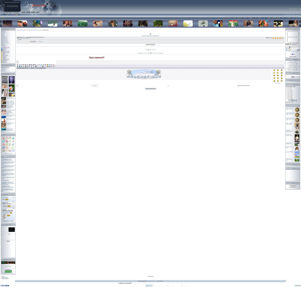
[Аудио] (51, 66)
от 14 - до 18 (290, 90)
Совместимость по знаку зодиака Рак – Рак (290, 108)
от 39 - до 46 (290, 95)
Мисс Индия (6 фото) (10, 119)
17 (144, 53)
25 (154, 53)
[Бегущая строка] (23, 65)
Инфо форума (5, 278)
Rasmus (24, 37)
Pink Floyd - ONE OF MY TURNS (292, 68)
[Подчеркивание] (21, 65)
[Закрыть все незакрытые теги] (54, 65)
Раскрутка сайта (6, 52)
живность (28, 38)
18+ (3, 70)
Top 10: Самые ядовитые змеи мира (10, 98)
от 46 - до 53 (290, 96)
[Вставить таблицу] (41, 65)
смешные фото (22, 38)
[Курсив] (19, 65)
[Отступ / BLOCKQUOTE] (35, 65)
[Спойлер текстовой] (38, 66)
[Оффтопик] (36, 66)
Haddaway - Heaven (289, 61)
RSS (297, 14)
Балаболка (150, 276)
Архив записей (293, 80)
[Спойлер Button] (40, 66)
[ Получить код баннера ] (8, 273)
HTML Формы (5, 55)
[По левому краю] (26, 65)
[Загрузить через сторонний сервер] (25, 66)
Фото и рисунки (5, 67)
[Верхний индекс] (39, 65)
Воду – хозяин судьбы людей (289, 124)
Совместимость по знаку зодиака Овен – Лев (290, 119)
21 (149, 53)
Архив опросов (294, 101)
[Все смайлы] (48, 65)
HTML (4, 54)
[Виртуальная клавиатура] (49, 65)
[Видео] (47, 66)
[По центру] (28, 65)
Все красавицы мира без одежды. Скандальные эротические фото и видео (10, 112)
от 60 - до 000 (290, 98)
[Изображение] (23, 66)
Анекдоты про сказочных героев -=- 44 (289, 159)
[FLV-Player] (49, 66)
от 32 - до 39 (290, 93)
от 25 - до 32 (290, 92)
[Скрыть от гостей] (45, 65)
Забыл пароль (290, 51)
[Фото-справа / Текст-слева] (29, 66)
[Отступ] (33, 65)
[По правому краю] (29, 65)
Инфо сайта (4, 277)
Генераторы (5, 60)
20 (148, 53)
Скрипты (4, 62)
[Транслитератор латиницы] (51, 65)
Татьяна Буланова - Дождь (291, 66)
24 (153, 53)
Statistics (294, 183)
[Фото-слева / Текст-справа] (28, 66)
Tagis (3, 276)
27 (156, 53)
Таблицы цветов (6, 59)
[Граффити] (53, 66)
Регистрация (295, 51)
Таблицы (4, 58)
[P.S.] (17, 66)
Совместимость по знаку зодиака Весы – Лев (290, 113)
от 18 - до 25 (290, 91)
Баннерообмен (8, 266)
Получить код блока (8, 153)
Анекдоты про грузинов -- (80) (289, 135)
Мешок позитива (6, 51)
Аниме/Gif (4, 68)
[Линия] (45, 66)
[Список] (43, 65)
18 (145, 53)
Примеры (5, 56)
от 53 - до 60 (290, 97)
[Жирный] (17, 65)
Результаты (288, 101)
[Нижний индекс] (37, 65)
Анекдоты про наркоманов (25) (289, 143)
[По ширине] (31, 65)
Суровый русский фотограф (9, 124)
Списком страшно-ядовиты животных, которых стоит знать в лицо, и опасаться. (10, 102)
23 (152, 53)
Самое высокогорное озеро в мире (10, 116)
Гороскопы (5, 48)
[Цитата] (34, 66)
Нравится (40, 41)
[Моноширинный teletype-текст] (43, 66)
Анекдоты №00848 (289, 151)
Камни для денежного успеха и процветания (290, 131)
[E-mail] (21, 66)
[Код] (31, 66)
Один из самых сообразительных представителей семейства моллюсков (7, 107)
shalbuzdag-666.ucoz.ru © (152, 281)
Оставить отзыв (6, 47)
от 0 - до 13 (290, 88)
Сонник (4, 50)
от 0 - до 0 (290, 87)
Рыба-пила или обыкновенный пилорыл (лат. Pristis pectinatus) (8, 130)
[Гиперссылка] (20, 66)
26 (155, 53)
